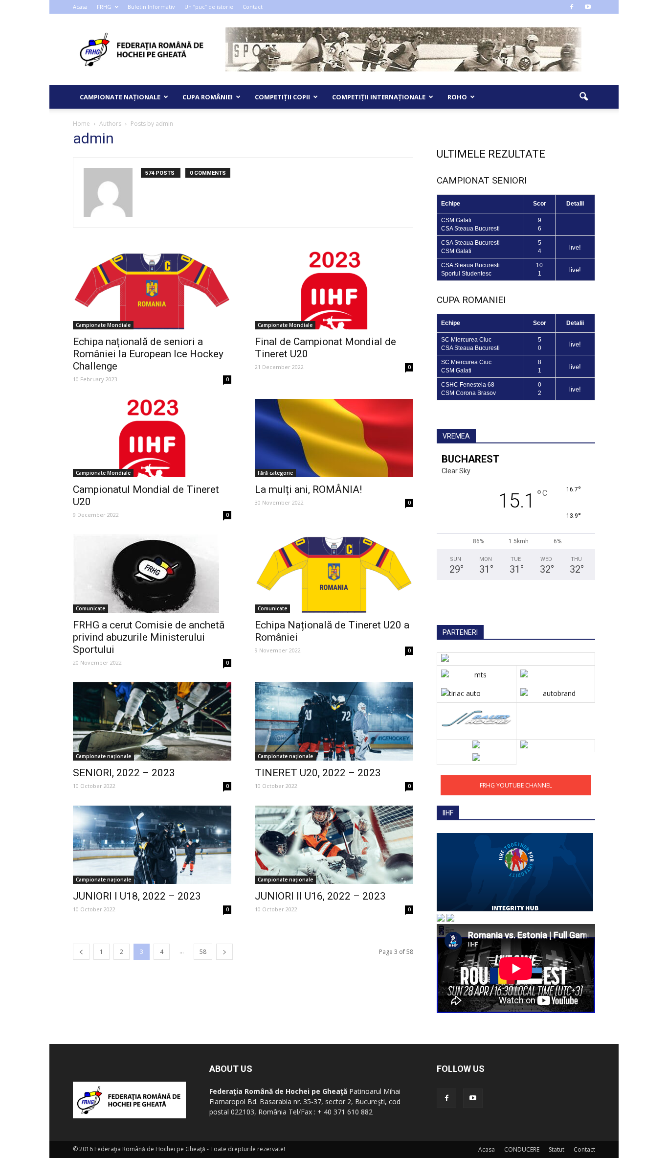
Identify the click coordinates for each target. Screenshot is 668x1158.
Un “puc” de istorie (208, 6)
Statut (556, 1149)
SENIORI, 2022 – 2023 (124, 773)
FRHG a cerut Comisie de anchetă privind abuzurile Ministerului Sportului (148, 637)
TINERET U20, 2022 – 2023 (318, 773)
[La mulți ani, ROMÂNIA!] (334, 438)
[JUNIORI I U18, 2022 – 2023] (152, 845)
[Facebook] (571, 7)
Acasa (80, 6)
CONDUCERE (521, 1149)
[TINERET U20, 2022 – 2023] (334, 721)
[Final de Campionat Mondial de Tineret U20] (334, 290)
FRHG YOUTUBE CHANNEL (516, 785)
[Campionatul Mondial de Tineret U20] (152, 438)
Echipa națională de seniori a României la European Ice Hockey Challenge (148, 354)
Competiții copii (282, 97)
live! (575, 247)
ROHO (457, 97)
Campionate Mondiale (103, 325)
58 (203, 952)
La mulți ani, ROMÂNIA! (308, 489)
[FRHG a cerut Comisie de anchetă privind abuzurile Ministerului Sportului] (152, 573)
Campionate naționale (120, 97)
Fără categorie (275, 472)
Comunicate (90, 608)
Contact (253, 6)
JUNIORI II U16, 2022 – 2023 (320, 896)
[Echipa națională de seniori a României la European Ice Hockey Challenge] (152, 290)
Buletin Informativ (151, 6)
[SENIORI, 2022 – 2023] (152, 721)
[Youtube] (587, 7)
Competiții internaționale (378, 97)
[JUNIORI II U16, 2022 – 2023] (334, 845)
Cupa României (207, 97)
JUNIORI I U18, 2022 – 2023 (137, 896)
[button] (583, 97)
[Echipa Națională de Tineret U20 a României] (334, 573)
